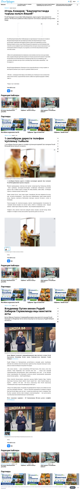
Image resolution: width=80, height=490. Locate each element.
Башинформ (11, 399)
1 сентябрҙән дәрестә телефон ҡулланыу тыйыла (24, 5)
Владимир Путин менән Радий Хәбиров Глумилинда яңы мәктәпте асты (46, 5)
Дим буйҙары (7, 1)
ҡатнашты (15, 358)
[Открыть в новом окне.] (10, 90)
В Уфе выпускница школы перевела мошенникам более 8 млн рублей (64, 5)
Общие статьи (8, 135)
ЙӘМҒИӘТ (7, 8)
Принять (73, 487)
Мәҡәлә (3, 4)
